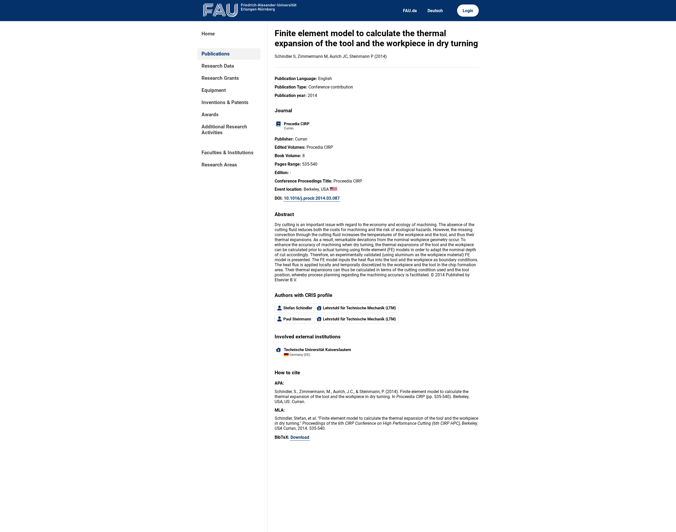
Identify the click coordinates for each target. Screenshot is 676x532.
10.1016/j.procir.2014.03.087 (312, 198)
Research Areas (219, 165)
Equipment (213, 90)
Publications (215, 54)
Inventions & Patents (224, 102)
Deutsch (435, 10)
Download (299, 437)
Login (468, 10)
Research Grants (220, 78)
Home (208, 34)
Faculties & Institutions (227, 153)
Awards (210, 115)
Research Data (217, 66)
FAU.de (410, 10)
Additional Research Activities (224, 130)
